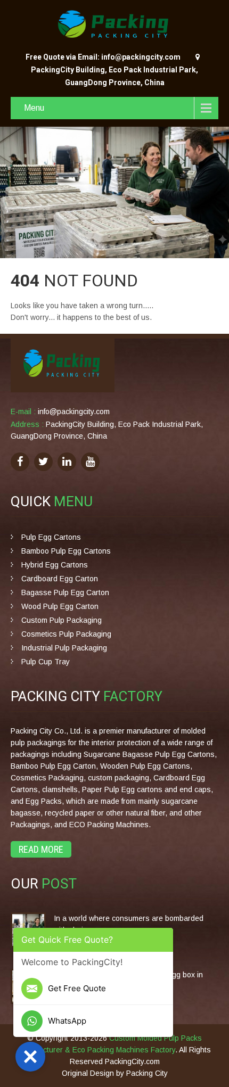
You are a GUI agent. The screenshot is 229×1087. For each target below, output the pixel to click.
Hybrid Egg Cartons (54, 565)
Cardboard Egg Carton (59, 578)
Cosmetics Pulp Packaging (66, 634)
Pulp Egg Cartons (51, 537)
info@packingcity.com (74, 411)
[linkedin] (67, 461)
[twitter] (43, 461)
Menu (34, 107)
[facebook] (20, 461)
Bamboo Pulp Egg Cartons (66, 551)
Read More (41, 849)
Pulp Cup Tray (45, 661)
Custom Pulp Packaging (61, 620)
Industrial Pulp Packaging (64, 648)
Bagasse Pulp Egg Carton (65, 592)
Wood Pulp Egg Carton (60, 606)
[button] (30, 1057)
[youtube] (90, 461)
